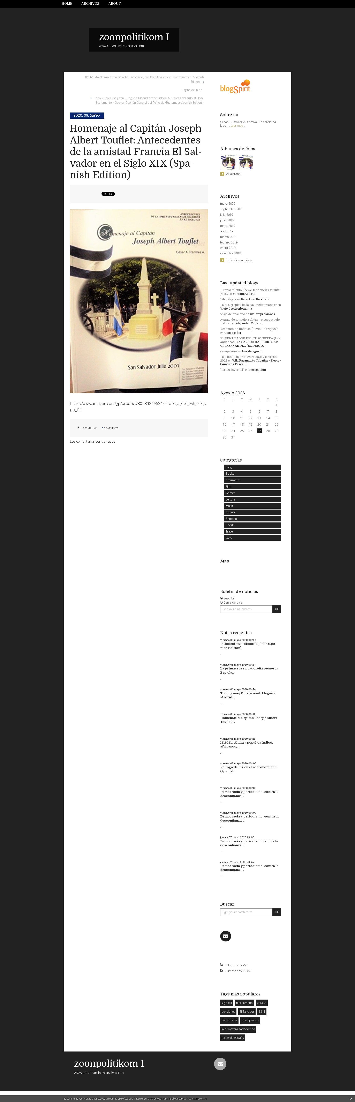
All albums (233, 174)
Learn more (195, 1098)
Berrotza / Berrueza (255, 299)
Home (67, 4)
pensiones (228, 1012)
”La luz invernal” (232, 369)
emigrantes (233, 480)
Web (229, 538)
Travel (229, 531)
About (114, 4)
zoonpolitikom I (134, 37)
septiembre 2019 (231, 209)
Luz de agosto (252, 351)
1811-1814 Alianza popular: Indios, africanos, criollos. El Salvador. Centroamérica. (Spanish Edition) (144, 79)
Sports (230, 525)
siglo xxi (226, 1003)
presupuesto (250, 1020)
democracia (229, 1020)
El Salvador (247, 1012)
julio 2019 (226, 215)
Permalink (89, 428)
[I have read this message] (351, 1098)
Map (224, 561)
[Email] (225, 936)
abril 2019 (226, 231)
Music (229, 506)
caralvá (261, 1003)
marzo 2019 (228, 237)
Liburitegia (228, 299)
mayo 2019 (227, 226)
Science (231, 512)
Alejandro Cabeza (249, 323)
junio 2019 (227, 220)
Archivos (90, 4)
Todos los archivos (239, 260)
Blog (229, 467)
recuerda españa (232, 1038)
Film (228, 486)
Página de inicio (192, 90)
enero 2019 (227, 248)
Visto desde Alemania (236, 308)
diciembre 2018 (230, 253)
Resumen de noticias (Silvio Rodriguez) (249, 329)
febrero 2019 (228, 242)
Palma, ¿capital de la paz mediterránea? (248, 304)
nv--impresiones (262, 314)
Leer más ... (238, 125)
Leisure (230, 499)
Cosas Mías (232, 332)
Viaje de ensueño (232, 314)
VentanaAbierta (244, 293)
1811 (262, 1012)
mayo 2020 (227, 203)
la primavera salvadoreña (238, 1029)
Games (230, 493)
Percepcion (257, 369)
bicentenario (244, 1003)
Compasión (228, 351)
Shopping (232, 519)
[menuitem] (69, 4)
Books (230, 473)
